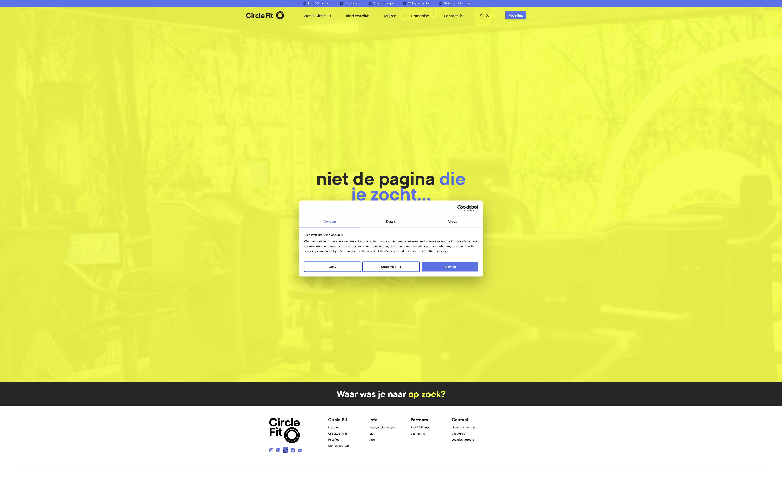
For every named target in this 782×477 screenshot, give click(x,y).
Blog (372, 433)
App (372, 439)
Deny (332, 266)
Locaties (333, 427)
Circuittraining (337, 433)
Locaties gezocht (463, 439)
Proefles (333, 439)
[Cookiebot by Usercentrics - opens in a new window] (460, 208)
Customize (388, 266)
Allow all (450, 266)
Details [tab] (391, 221)
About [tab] (452, 221)
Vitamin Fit (418, 433)
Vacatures (458, 433)
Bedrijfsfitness (420, 427)
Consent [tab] (330, 221)
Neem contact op (463, 427)
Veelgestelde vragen (382, 427)
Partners (419, 419)
